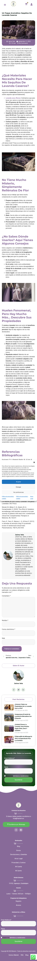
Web (3, 638)
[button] (34, 462)
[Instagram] (16, 830)
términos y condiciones (21, 776)
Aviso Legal (31, 497)
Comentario (6, 596)
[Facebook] (21, 830)
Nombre (5, 620)
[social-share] (14, 690)
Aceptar (18, 482)
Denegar (18, 487)
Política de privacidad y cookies (8, 497)
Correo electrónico (8, 629)
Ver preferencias (18, 492)
